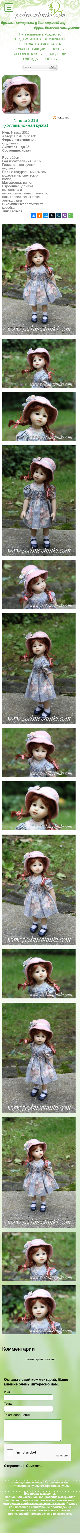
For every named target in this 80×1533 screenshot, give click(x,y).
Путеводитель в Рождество (40, 34)
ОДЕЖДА (30, 59)
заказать (63, 117)
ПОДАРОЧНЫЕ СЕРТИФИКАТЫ (40, 39)
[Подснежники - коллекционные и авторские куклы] (40, 19)
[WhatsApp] (70, 215)
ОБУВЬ (51, 59)
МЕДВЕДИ (58, 54)
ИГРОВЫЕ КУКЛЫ (28, 54)
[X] (52, 215)
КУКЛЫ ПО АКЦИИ (31, 49)
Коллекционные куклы (27, 1482)
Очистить (34, 1466)
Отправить (13, 1466)
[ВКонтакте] (33, 215)
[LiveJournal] (58, 215)
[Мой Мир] (45, 215)
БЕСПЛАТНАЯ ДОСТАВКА (40, 44)
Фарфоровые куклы (55, 1485)
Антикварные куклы (25, 1485)
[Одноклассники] (39, 215)
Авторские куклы (56, 1482)
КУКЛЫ (58, 49)
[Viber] (64, 215)
